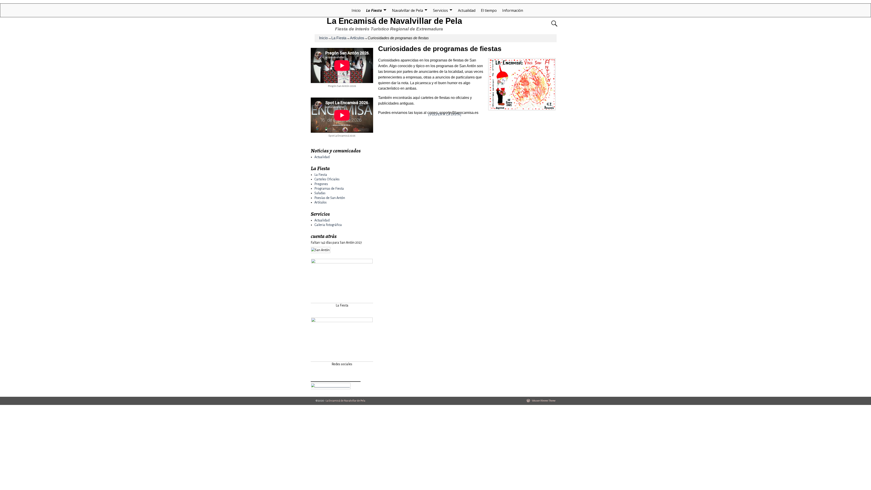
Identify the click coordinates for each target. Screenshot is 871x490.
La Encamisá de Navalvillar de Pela (394, 21)
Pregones (321, 184)
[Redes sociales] (342, 359)
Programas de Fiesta (329, 188)
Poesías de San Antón (329, 198)
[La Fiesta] (342, 300)
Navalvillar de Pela (407, 10)
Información (512, 10)
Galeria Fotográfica (328, 225)
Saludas (319, 193)
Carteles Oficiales (327, 179)
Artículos (357, 38)
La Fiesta (374, 10)
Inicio (356, 10)
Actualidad (466, 10)
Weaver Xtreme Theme (543, 400)
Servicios (440, 10)
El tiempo (489, 10)
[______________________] (330, 386)
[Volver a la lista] (444, 114)
